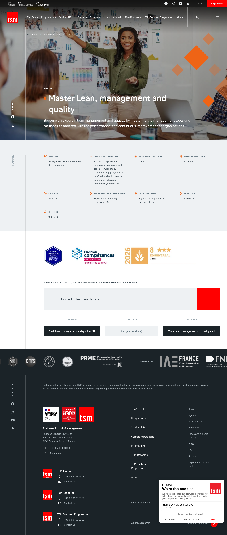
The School (137, 409)
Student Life (138, 427)
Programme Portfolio (53, 34)
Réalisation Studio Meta (198, 523)
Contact (192, 456)
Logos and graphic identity (198, 436)
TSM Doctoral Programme (139, 466)
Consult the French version (82, 299)
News (191, 409)
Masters (73, 34)
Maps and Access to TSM (198, 464)
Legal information (140, 502)
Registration (217, 3)
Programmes (138, 418)
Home (35, 34)
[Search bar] (197, 17)
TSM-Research (139, 455)
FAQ (190, 450)
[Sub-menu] (217, 17)
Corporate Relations (142, 436)
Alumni (135, 477)
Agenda (192, 415)
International (138, 445)
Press (191, 443)
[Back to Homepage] (12, 17)
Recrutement (195, 421)
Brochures (193, 427)
